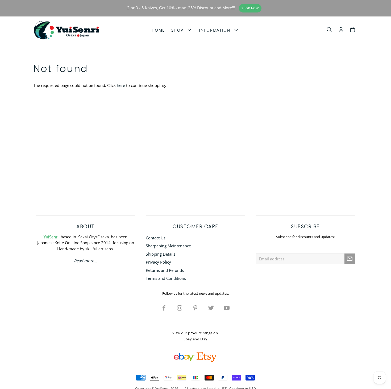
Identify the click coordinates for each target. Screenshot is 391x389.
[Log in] (341, 30)
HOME (158, 30)
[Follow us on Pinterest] (195, 307)
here (121, 85)
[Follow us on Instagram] (179, 307)
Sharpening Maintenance (168, 245)
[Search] (329, 30)
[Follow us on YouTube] (227, 307)
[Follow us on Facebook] (164, 307)
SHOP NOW (250, 8)
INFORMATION (216, 30)
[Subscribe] (349, 258)
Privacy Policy (158, 262)
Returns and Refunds (165, 270)
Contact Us (155, 237)
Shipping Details (160, 254)
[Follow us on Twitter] (211, 307)
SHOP (178, 30)
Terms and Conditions (166, 278)
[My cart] (352, 30)
